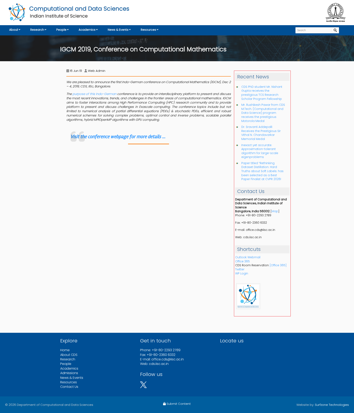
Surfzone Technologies (332, 405)
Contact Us (69, 386)
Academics (87, 30)
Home (65, 350)
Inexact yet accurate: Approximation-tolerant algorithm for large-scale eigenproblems (259, 151)
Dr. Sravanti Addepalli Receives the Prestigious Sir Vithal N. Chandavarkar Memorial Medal (261, 133)
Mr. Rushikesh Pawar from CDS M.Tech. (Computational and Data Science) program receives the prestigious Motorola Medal (263, 113)
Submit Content (178, 404)
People (61, 30)
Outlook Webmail (247, 257)
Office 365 (242, 261)
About (13, 30)
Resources (148, 30)
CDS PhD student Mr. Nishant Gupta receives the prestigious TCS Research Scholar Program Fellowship (261, 93)
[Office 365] (278, 265)
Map (275, 211)
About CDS (68, 354)
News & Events (118, 30)
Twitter (239, 269)
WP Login (241, 273)
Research (37, 30)
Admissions (69, 373)
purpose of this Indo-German (94, 94)
